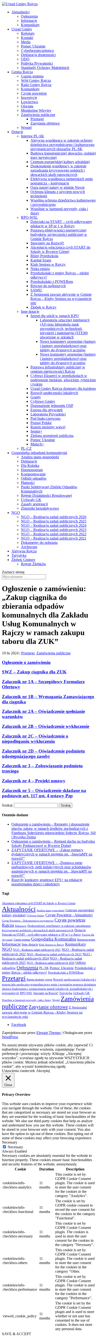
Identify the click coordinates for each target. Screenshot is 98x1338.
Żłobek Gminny (23, 560)
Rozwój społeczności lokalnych (54, 393)
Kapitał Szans (40, 260)
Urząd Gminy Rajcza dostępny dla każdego (63, 388)
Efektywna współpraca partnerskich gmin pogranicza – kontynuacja (61, 181)
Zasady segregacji (34, 504)
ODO (25, 59)
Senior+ (36, 431)
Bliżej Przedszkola (44, 256)
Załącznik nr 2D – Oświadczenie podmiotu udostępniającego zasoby (43, 754)
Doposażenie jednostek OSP (51, 406)
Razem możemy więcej (47, 427)
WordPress (10, 1037)
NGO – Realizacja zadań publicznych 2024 (53, 525)
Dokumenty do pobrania (39, 543)
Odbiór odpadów (34, 478)
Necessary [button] (9, 1142)
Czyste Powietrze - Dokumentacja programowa (28, 920)
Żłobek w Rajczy (43, 307)
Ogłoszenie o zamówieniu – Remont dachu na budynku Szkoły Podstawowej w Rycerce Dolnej (53, 843)
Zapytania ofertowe (45, 123)
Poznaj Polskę (41, 423)
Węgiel (26, 128)
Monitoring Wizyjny (36, 110)
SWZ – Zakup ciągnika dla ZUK (34, 671)
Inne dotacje (30, 311)
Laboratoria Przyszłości (48, 414)
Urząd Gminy (21, 29)
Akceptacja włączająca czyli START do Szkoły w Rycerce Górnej (60, 249)
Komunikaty (30, 25)
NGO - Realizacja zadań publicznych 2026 (50, 963)
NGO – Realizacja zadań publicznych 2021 (53, 538)
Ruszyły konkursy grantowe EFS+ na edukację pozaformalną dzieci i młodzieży (46, 882)
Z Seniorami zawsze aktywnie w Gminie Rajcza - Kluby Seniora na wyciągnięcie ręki (44, 1012)
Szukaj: (7, 805)
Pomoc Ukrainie (33, 46)
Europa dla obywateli (46, 410)
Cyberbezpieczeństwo (37, 50)
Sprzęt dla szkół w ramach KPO (54, 316)
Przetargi (37, 119)
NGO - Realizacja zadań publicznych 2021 (37, 950)
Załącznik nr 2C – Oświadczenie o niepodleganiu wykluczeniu (35, 739)
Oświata (27, 106)
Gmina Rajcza (22, 72)
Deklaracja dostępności (38, 55)
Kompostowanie (33, 474)
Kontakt (27, 38)
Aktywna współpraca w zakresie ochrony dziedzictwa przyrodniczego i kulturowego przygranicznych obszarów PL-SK (62, 144)
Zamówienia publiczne (38, 115)
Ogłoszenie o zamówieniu (26, 662)
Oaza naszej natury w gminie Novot (57, 187)
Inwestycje (29, 98)
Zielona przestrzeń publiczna (52, 436)
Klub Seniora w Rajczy (48, 264)
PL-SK (44, 968)
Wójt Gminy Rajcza (36, 80)
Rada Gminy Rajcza (36, 85)
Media (25, 42)
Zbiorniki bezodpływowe (40, 508)
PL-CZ (26, 448)
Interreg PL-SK (32, 136)
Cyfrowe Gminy (42, 401)
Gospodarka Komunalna (53, 939)
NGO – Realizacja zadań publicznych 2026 (53, 517)
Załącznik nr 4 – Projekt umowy (33, 780)
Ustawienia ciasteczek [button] (18, 1071)
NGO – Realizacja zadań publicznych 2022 (53, 534)
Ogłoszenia (29, 16)
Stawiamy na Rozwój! (47, 243)
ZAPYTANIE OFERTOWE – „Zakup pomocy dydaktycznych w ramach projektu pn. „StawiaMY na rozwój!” (51, 854)
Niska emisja (40, 269)
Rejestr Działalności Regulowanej (46, 495)
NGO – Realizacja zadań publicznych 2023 (53, 530)
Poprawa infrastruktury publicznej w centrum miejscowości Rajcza (57, 369)
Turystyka (18, 555)
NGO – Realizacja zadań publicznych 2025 (53, 521)
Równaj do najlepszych (48, 286)
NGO (15, 513)
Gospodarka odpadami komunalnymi (39, 453)
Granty (35, 397)
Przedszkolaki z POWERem (51, 282)
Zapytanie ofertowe (48, 1007)
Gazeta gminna (32, 76)
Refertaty (28, 33)
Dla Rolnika (30, 466)
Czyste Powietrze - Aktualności (69, 915)
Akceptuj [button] (43, 1071)
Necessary (15, 1147)
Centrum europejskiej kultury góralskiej (60, 162)
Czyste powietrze (34, 93)
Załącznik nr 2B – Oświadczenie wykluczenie (45, 726)
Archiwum (29, 547)
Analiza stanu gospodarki (40, 457)
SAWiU (36, 290)
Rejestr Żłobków (33, 564)
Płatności (27, 483)
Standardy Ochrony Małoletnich (45, 68)
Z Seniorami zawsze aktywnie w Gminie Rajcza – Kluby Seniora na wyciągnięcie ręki (61, 298)
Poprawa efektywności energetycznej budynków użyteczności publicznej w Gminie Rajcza (58, 234)
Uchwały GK (31, 500)
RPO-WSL (29, 217)
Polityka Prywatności (37, 63)
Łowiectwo (29, 102)
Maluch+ (37, 444)
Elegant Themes (48, 1033)
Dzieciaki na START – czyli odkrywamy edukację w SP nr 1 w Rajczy (61, 224)
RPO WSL (26, 993)
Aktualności (20, 12)
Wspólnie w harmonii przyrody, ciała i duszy (26, 1000)
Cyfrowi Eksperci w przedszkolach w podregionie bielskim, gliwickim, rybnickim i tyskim (63, 380)
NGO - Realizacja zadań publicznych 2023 (54, 954)
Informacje (29, 21)
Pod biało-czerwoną (45, 418)
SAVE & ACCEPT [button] (16, 1334)
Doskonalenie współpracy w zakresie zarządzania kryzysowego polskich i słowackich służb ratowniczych (58, 170)
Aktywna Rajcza (24, 551)
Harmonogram (32, 470)
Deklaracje (29, 461)
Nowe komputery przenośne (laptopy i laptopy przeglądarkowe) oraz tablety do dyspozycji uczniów (68, 345)
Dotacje (17, 132)
